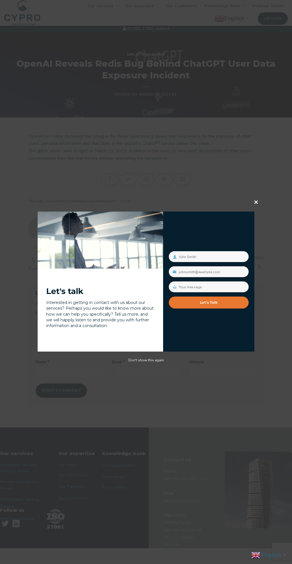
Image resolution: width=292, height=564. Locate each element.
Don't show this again (146, 360)
